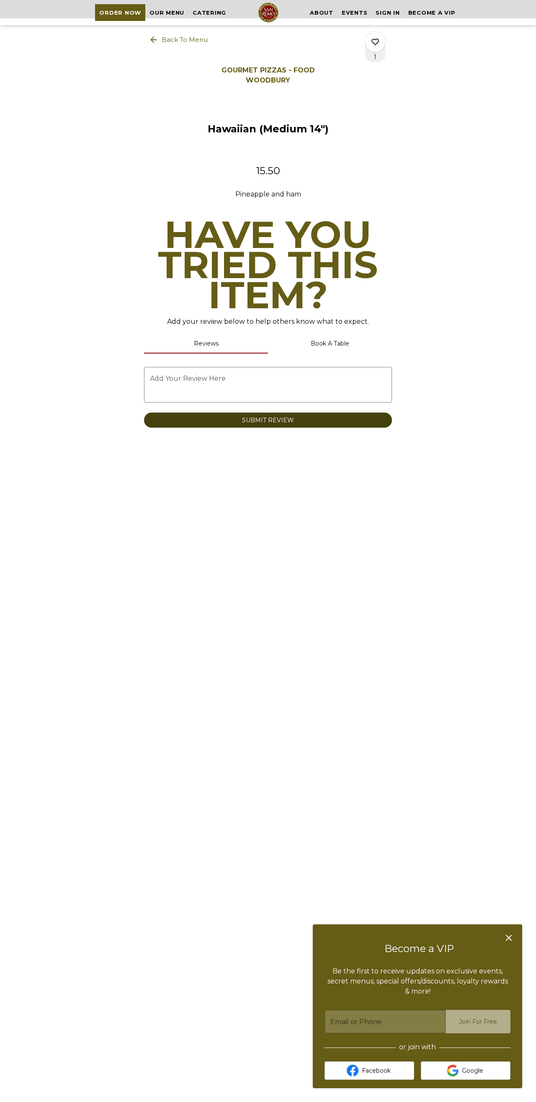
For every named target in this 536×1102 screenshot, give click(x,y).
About (321, 12)
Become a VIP (432, 12)
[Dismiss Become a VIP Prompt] (509, 938)
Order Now (120, 12)
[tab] (206, 343)
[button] (179, 40)
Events (355, 12)
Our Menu (166, 12)
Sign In (387, 12)
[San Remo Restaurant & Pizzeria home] (268, 12)
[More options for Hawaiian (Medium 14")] (375, 42)
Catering (209, 12)
